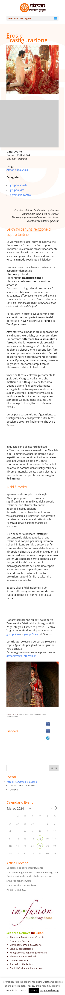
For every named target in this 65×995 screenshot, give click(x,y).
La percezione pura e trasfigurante (24, 867)
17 (54, 838)
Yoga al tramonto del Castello (21, 781)
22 (39, 846)
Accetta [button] (33, 990)
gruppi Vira (13, 634)
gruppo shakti (18, 185)
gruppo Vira (17, 190)
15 (39, 838)
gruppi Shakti (31, 634)
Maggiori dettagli (49, 990)
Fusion (39, 933)
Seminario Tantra (20, 195)
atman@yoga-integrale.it (21, 656)
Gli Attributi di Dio (16, 890)
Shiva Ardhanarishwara (18, 880)
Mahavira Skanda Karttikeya (21, 885)
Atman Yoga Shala (17, 170)
